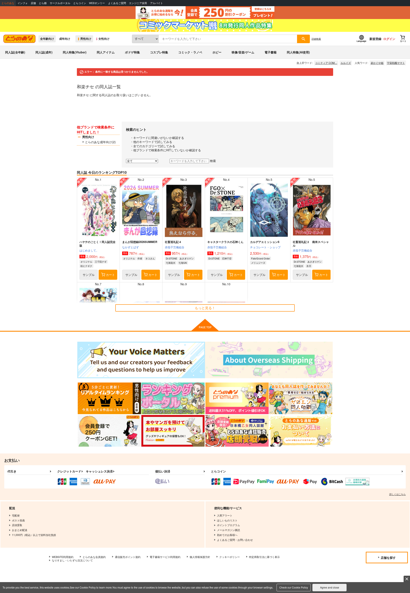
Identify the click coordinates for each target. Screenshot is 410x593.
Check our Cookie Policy (293, 587)
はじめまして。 (89, 250)
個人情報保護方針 (200, 557)
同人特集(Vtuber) (74, 52)
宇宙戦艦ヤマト (396, 63)
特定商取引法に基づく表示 (264, 557)
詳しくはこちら (397, 494)
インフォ (23, 3)
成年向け (64, 39)
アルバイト (156, 3)
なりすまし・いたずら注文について (72, 560)
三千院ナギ (101, 261)
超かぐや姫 (377, 63)
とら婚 (43, 3)
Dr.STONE (171, 258)
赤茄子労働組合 (174, 247)
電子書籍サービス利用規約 (165, 557)
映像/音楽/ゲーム (243, 52)
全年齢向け (47, 39)
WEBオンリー (97, 3)
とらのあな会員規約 (94, 557)
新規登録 (375, 39)
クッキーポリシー (229, 557)
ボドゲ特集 (132, 52)
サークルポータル (60, 3)
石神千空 (226, 258)
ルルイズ (346, 63)
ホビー (216, 52)
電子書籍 (271, 52)
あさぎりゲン (187, 258)
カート (110, 274)
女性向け (104, 39)
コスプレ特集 (159, 52)
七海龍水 (170, 262)
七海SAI (183, 262)
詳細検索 (316, 38)
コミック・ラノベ (190, 52)
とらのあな (7, 3)
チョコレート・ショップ (265, 247)
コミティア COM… (326, 63)
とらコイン (79, 3)
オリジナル (86, 261)
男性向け (85, 39)
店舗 (33, 3)
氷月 (308, 266)
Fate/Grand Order (260, 258)
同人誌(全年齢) (15, 52)
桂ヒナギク (86, 266)
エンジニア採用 (138, 3)
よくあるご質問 (117, 3)
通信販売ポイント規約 (128, 557)
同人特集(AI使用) (298, 52)
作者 (140, 258)
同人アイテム (106, 52)
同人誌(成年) (44, 52)
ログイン (389, 39)
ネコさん (150, 258)
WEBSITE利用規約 (62, 557)
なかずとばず (130, 247)
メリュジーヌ (258, 262)
